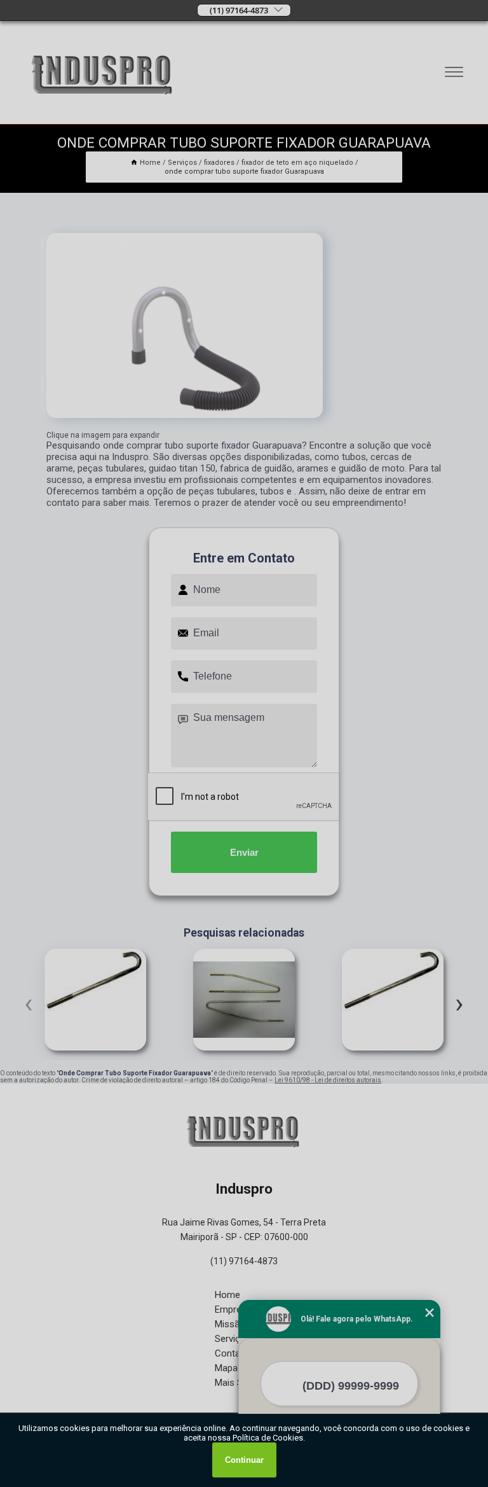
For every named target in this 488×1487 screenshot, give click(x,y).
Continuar (244, 1460)
